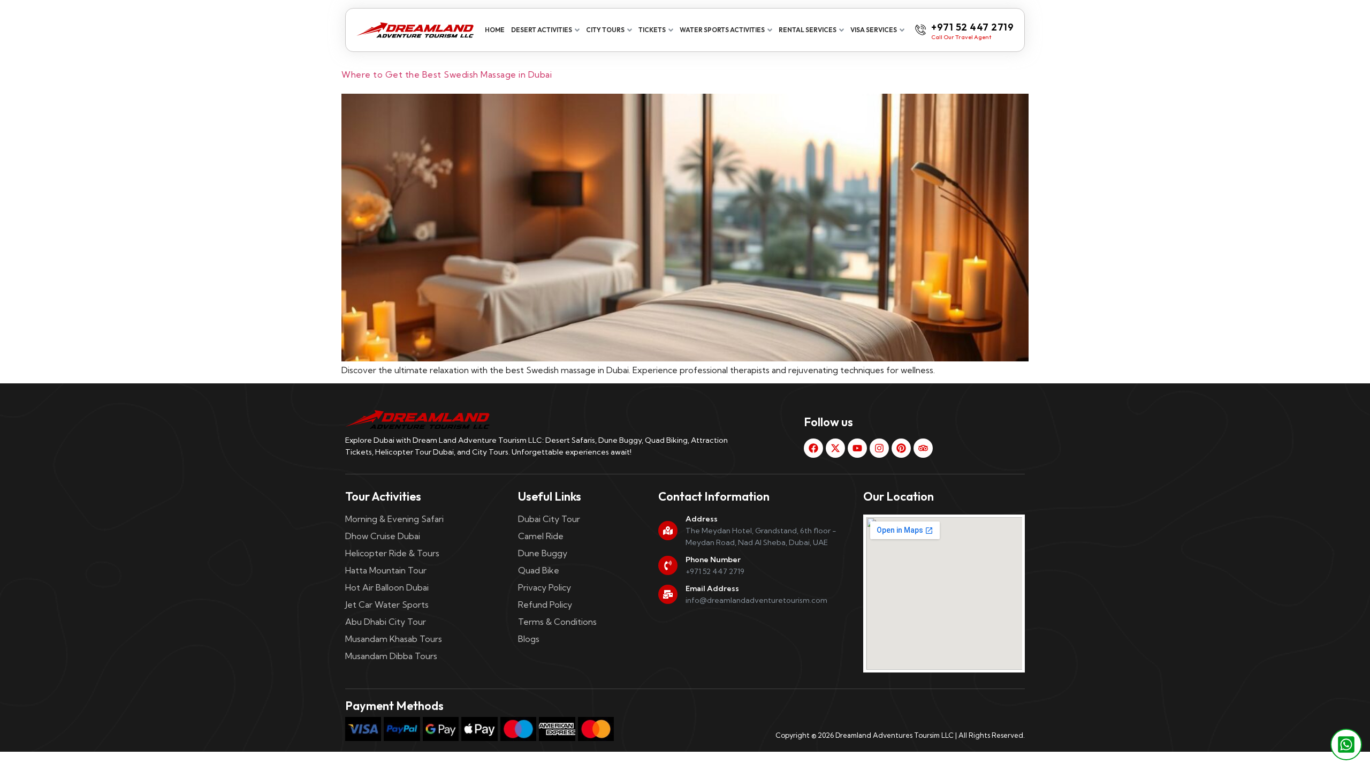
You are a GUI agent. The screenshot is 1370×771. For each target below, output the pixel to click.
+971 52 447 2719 (972, 27)
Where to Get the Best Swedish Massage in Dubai (446, 74)
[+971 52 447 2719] (920, 30)
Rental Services (807, 30)
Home (495, 30)
